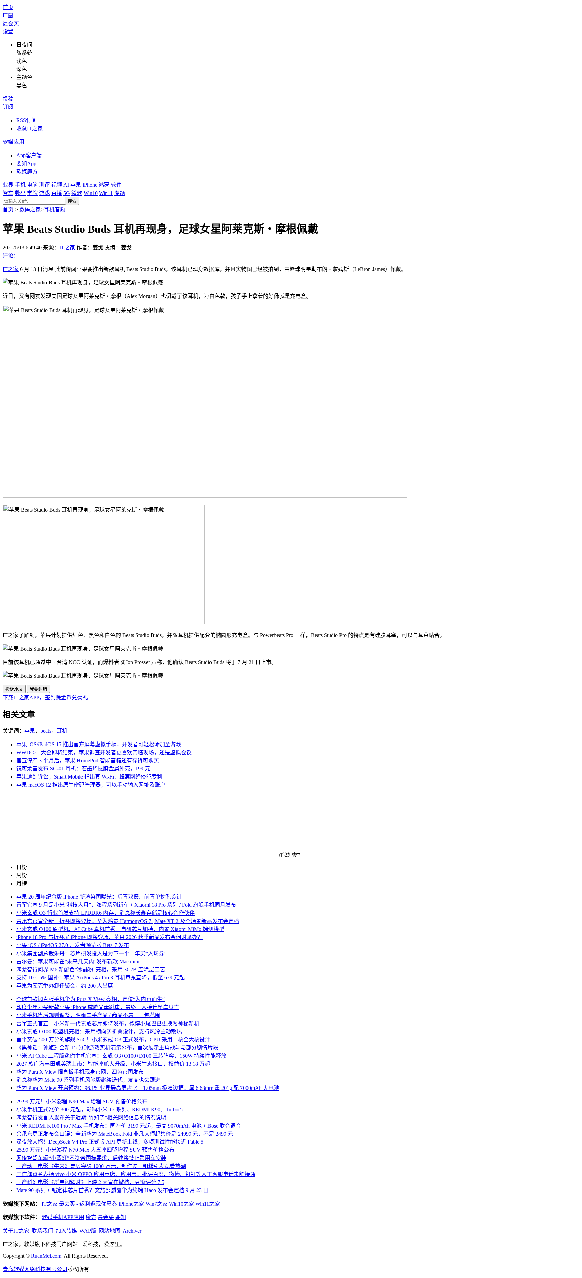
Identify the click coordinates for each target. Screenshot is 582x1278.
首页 (8, 7)
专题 (119, 193)
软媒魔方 (27, 171)
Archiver (132, 1231)
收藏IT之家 (29, 128)
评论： (11, 255)
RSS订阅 (26, 120)
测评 (44, 185)
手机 (20, 185)
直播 (56, 193)
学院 (32, 193)
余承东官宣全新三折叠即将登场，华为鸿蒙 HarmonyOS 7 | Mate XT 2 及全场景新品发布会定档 (127, 921)
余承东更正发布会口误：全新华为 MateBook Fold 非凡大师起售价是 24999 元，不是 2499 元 (124, 1134)
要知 (120, 1217)
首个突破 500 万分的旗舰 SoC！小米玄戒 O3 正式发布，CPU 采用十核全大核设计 (113, 1039)
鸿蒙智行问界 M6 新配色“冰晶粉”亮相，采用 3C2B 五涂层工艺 (90, 969)
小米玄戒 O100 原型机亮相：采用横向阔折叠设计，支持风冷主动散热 (99, 1031)
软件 (116, 185)
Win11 (106, 193)
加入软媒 (66, 1231)
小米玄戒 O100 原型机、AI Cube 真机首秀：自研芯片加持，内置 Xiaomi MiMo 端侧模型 (120, 929)
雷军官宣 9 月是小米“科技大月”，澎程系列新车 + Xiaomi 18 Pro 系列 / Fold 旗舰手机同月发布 (126, 905)
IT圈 (8, 15)
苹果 (75, 185)
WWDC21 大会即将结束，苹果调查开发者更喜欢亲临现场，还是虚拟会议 (104, 752)
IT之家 (67, 247)
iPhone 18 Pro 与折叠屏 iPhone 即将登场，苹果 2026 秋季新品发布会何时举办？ (109, 937)
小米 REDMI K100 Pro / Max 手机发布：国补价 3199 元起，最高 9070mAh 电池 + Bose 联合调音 (128, 1126)
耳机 (62, 731)
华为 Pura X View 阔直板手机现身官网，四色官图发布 (80, 1072)
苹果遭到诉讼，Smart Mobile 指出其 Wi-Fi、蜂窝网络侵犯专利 (89, 777)
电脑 (32, 185)
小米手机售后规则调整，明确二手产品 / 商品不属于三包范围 (88, 1015)
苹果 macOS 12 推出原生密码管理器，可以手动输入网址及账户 (90, 785)
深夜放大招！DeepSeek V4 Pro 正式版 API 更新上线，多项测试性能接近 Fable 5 (109, 1142)
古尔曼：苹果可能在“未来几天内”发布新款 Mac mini (77, 961)
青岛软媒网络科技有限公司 (35, 1269)
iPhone (90, 185)
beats (45, 731)
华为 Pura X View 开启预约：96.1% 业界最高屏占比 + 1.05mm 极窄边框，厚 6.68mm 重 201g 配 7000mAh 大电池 (147, 1088)
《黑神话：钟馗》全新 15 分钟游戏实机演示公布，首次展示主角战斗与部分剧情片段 (117, 1047)
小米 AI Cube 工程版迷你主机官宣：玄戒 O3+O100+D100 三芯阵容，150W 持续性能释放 (121, 1056)
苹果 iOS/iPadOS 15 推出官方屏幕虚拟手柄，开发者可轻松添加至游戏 (98, 744)
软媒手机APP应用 (63, 1217)
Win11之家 (207, 1204)
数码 (20, 193)
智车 (8, 193)
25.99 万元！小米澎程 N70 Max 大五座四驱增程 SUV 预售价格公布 (95, 1150)
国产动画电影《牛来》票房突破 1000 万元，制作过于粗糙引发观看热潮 (101, 1166)
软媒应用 (13, 142)
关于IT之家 (16, 1231)
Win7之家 (157, 1204)
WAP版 (87, 1231)
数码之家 (30, 209)
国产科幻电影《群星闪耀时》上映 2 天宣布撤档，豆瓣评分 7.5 (90, 1182)
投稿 (8, 99)
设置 (8, 31)
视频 (56, 185)
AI (66, 185)
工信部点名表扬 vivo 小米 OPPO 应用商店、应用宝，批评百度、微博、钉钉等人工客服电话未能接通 (135, 1174)
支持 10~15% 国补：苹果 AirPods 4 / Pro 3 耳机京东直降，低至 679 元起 (100, 977)
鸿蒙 (104, 185)
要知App (26, 163)
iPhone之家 (131, 1204)
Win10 (91, 193)
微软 (76, 193)
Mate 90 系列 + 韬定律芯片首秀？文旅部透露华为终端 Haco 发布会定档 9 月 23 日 (112, 1190)
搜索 (72, 201)
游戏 (44, 193)
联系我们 (42, 1231)
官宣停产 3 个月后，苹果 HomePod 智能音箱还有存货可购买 (87, 760)
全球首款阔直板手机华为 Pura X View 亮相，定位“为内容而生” (90, 999)
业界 (8, 185)
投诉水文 (14, 689)
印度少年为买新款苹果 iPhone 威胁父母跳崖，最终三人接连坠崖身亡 (97, 1007)
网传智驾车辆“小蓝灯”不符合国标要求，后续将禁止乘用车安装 (91, 1158)
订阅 (8, 107)
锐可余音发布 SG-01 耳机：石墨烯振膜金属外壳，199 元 (83, 768)
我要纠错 (38, 689)
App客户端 (29, 155)
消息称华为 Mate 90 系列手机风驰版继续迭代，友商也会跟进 (88, 1080)
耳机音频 (54, 209)
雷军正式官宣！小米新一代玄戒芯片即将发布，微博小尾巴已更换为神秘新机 (107, 1023)
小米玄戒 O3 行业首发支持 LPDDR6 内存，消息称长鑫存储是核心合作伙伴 (105, 913)
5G (66, 193)
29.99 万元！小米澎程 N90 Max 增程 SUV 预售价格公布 (82, 1101)
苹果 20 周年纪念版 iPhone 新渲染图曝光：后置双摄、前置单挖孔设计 (99, 897)
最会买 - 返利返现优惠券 (88, 1204)
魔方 (91, 1217)
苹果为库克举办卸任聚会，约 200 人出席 (64, 986)
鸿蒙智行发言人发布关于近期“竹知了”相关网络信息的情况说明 (91, 1117)
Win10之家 (181, 1204)
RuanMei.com (46, 1256)
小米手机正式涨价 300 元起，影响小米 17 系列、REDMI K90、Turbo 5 (99, 1109)
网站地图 (109, 1231)
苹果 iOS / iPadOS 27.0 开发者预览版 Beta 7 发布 (72, 945)
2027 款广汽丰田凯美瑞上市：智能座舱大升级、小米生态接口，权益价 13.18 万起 (113, 1064)
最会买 (11, 23)
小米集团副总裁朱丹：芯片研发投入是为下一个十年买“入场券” (91, 953)
